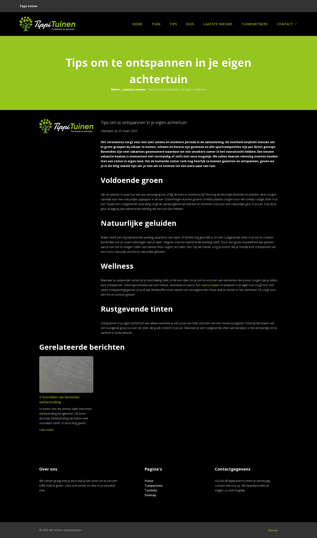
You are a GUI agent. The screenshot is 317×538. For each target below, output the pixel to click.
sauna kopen (210, 285)
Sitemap (150, 495)
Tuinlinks (151, 490)
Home (137, 24)
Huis (190, 24)
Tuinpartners (254, 24)
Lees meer (46, 430)
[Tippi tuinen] (47, 24)
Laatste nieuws (217, 24)
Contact (285, 24)
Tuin (156, 24)
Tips (173, 24)
